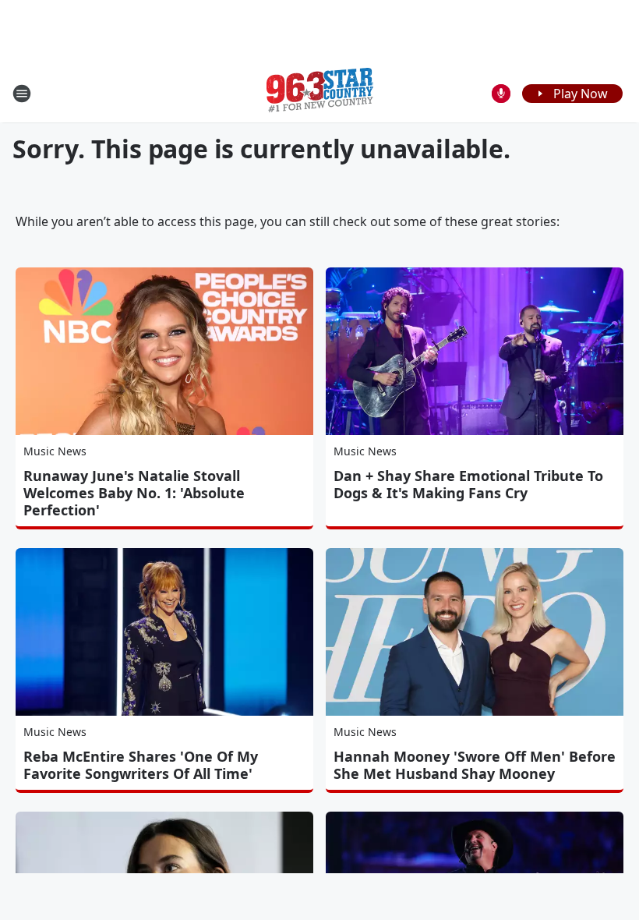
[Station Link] (320, 93)
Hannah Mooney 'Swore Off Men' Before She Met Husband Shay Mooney (475, 765)
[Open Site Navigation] (21, 93)
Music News (54, 451)
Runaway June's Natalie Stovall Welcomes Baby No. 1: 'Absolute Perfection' (134, 492)
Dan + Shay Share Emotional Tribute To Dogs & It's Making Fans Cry (468, 484)
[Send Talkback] (501, 93)
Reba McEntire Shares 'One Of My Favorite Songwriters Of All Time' (140, 765)
